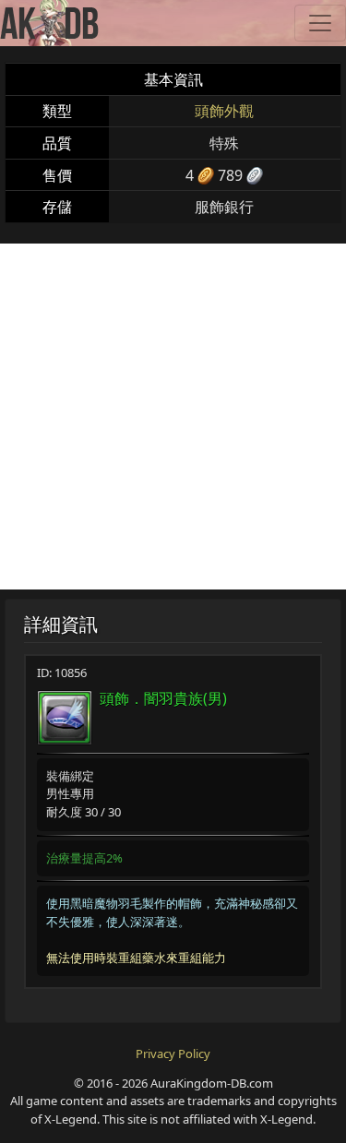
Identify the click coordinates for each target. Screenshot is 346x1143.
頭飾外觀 (224, 111)
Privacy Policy (173, 1053)
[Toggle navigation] (320, 23)
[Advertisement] (173, 416)
